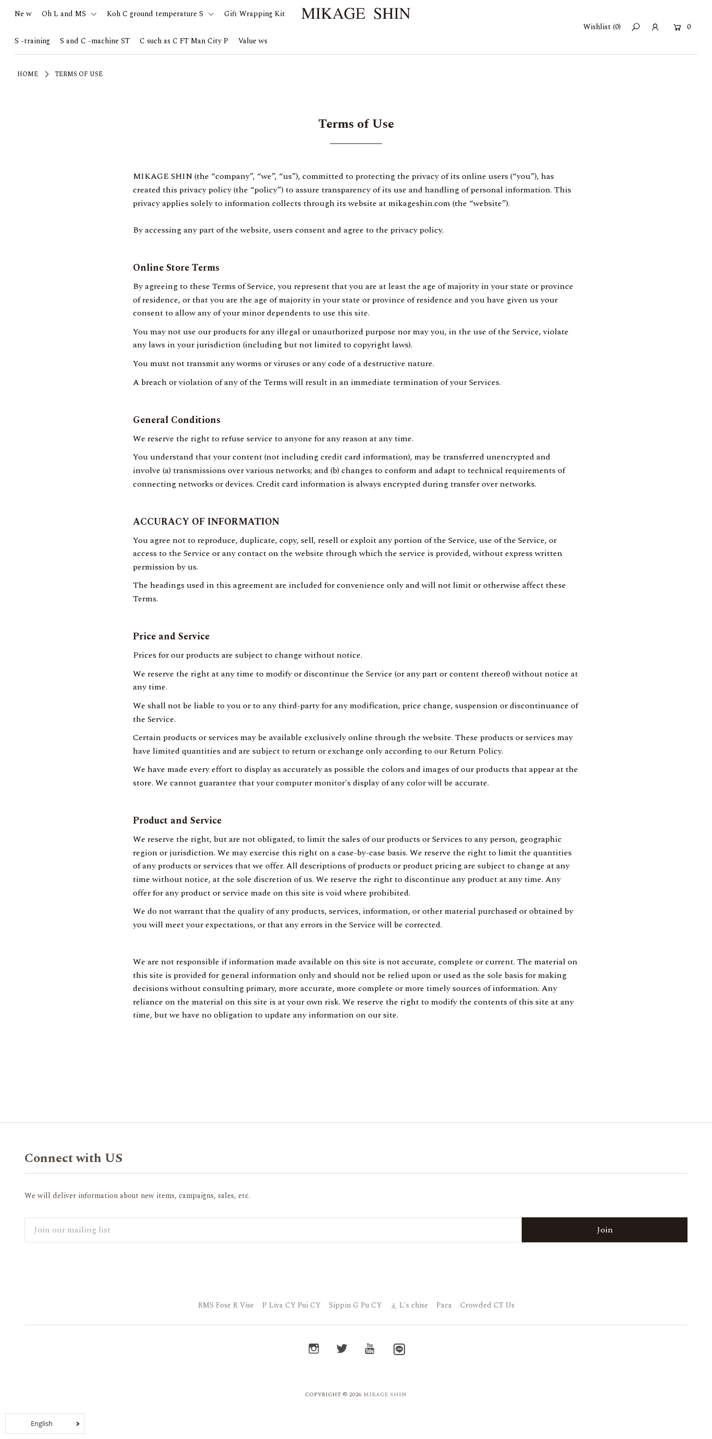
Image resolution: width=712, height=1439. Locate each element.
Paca (444, 1305)
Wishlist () (602, 26)
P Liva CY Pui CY (291, 1305)
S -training (32, 40)
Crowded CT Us (487, 1305)
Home (27, 74)
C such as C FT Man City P (184, 40)
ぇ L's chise (409, 1305)
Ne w (23, 13)
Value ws (252, 40)
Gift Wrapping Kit (254, 13)
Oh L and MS (65, 13)
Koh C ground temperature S (156, 13)
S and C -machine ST (95, 40)
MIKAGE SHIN (385, 1394)
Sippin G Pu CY (355, 1305)
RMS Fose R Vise (226, 1305)
